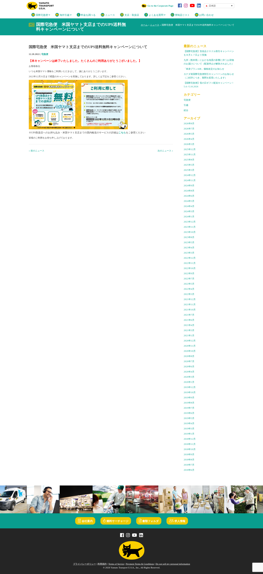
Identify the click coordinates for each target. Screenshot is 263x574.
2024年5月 (189, 201)
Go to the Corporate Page (160, 6)
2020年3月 (189, 377)
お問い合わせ (206, 15)
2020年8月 (189, 356)
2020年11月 (190, 346)
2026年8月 (189, 123)
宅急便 (44, 54)
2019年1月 (189, 434)
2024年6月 (189, 196)
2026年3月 (189, 144)
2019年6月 (189, 413)
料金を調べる (88, 15)
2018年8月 (189, 459)
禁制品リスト (182, 15)
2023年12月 (190, 222)
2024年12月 (190, 175)
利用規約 (102, 564)
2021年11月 (190, 304)
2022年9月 (189, 273)
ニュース (110, 15)
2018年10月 (190, 449)
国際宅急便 (42, 15)
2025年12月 (190, 149)
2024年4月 (189, 206)
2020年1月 (189, 382)
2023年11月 (190, 227)
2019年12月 (190, 387)
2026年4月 (189, 139)
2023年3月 (189, 253)
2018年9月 (189, 454)
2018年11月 (190, 444)
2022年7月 (189, 278)
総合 (186, 110)
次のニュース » (165, 151)
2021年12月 (190, 299)
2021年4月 (189, 325)
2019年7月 (189, 408)
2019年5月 (189, 418)
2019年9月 (189, 397)
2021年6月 (189, 320)
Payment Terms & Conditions (140, 564)
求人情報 (179, 521)
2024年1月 (189, 216)
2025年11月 (190, 154)
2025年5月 (189, 165)
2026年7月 (189, 128)
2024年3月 (189, 211)
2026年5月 (189, 134)
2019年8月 (189, 403)
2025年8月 (189, 159)
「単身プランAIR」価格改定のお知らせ (204, 69)
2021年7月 (189, 315)
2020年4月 (189, 371)
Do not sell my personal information (173, 564)
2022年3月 (189, 294)
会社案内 (87, 521)
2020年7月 (189, 361)
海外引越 (64, 15)
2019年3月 (189, 428)
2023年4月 (189, 247)
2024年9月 (189, 185)
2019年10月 (190, 392)
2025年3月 (189, 170)
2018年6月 (189, 470)
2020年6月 (189, 366)
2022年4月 (189, 289)
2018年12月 (190, 439)
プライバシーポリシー (84, 564)
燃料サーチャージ (117, 521)
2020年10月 (190, 351)
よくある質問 (156, 15)
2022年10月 (190, 268)
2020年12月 (190, 340)
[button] (219, 5)
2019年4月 (189, 423)
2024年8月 (189, 191)
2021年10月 (190, 309)
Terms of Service (116, 564)
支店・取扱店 (131, 15)
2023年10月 (190, 232)
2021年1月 (189, 335)
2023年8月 (189, 237)
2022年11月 (190, 263)
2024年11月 (190, 180)
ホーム (144, 25)
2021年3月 (189, 330)
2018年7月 (189, 465)
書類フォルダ (150, 521)
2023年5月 (189, 242)
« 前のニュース (36, 151)
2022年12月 (190, 258)
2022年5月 (189, 284)
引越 (186, 105)
